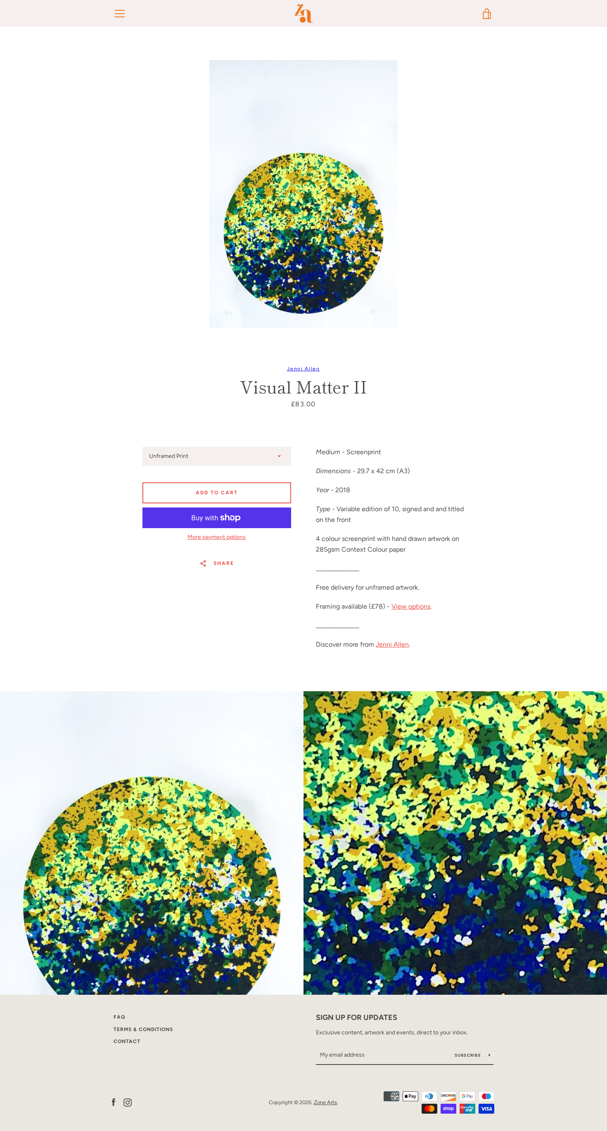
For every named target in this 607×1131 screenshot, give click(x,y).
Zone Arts (325, 1102)
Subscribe (469, 1055)
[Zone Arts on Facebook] (113, 1102)
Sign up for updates (356, 1017)
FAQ (119, 1017)
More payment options (216, 537)
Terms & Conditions (143, 1029)
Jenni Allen (303, 369)
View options (410, 606)
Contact (127, 1041)
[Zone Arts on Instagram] (127, 1102)
